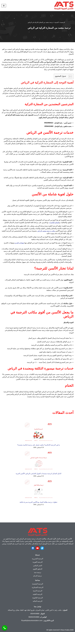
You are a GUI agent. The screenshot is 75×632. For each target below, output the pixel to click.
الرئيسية (62, 22)
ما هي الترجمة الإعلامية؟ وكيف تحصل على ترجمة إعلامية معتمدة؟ (38, 445)
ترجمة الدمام (37, 576)
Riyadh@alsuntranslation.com (31, 620)
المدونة (56, 22)
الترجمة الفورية (37, 562)
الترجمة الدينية (37, 591)
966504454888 (34, 617)
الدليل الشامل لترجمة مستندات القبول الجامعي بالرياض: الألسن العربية (38, 473)
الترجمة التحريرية (37, 558)
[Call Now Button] (4, 628)
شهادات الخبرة (19, 243)
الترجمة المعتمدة (37, 584)
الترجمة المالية (37, 601)
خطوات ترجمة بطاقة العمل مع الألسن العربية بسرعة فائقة (38, 502)
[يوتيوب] (37, 548)
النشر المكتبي (37, 565)
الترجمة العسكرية (37, 587)
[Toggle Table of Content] (69, 76)
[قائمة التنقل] (3, 5)
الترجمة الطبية (37, 594)
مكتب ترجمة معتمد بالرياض (46, 231)
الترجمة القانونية (37, 598)
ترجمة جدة (37, 572)
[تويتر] (42, 548)
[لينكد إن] (33, 548)
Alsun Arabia (65, 630)
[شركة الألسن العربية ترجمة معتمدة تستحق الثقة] (64, 5)
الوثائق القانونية (54, 222)
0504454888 (34, 613)
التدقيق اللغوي (37, 569)
